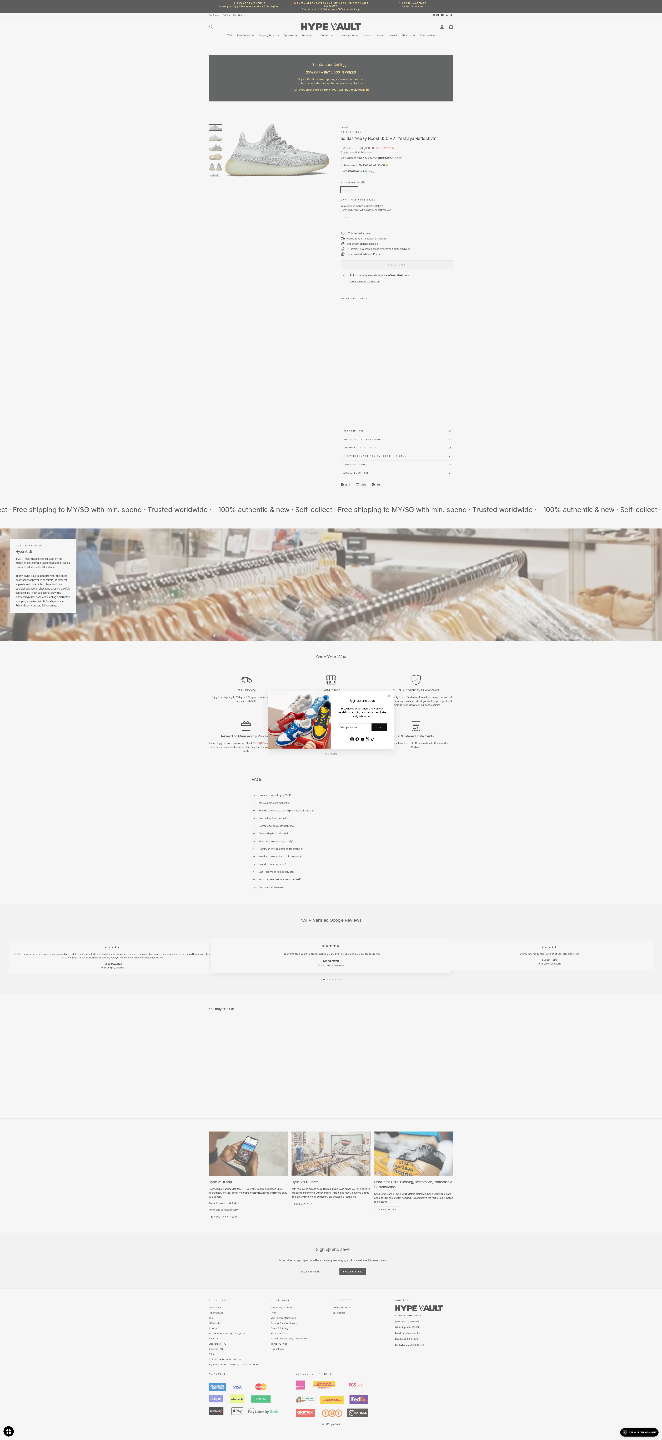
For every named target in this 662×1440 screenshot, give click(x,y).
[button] (639, 1432)
